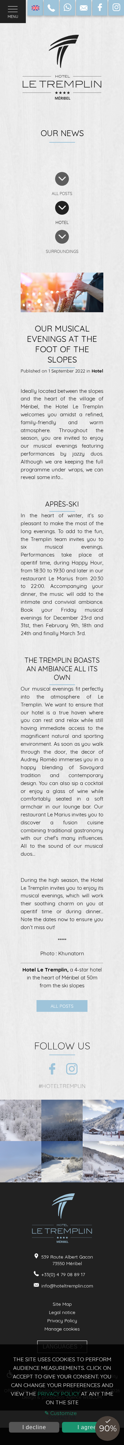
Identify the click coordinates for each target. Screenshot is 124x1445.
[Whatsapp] (67, 7)
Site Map (62, 1304)
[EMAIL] (83, 8)
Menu (13, 16)
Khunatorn (71, 953)
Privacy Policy (62, 1320)
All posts (62, 1006)
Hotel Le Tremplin (44, 969)
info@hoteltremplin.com (67, 1286)
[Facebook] (100, 7)
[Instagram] (116, 7)
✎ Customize (60, 1413)
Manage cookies (62, 1329)
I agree (87, 1427)
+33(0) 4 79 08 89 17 (63, 1274)
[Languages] (35, 8)
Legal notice (62, 1312)
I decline (34, 1427)
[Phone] (51, 8)
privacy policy (59, 1393)
